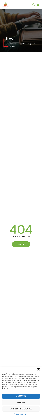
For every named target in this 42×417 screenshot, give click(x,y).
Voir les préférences (21, 409)
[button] (38, 369)
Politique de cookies (20, 414)
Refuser (21, 402)
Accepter (21, 396)
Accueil (13, 44)
